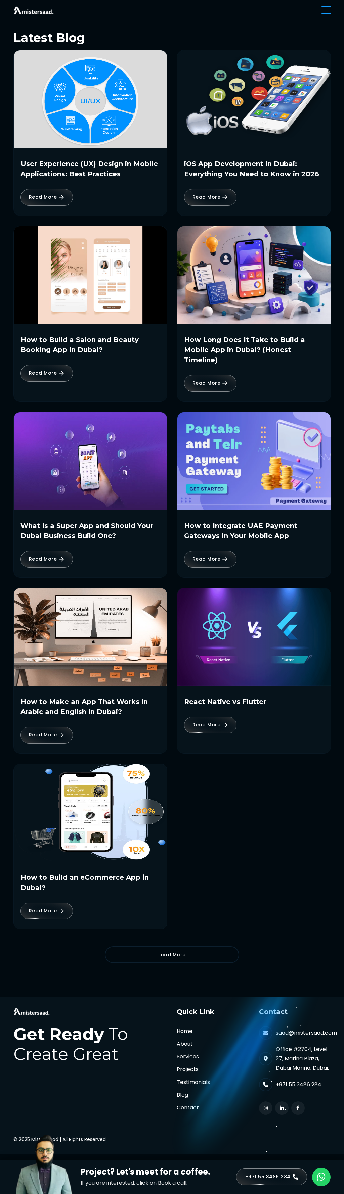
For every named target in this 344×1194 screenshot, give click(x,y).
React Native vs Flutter (225, 702)
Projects (188, 1069)
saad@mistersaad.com (306, 1033)
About (185, 1044)
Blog (182, 1095)
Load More (172, 954)
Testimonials (193, 1082)
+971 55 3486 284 (298, 1084)
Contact (188, 1107)
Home (184, 1031)
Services (188, 1056)
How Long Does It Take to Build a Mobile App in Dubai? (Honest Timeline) (244, 350)
